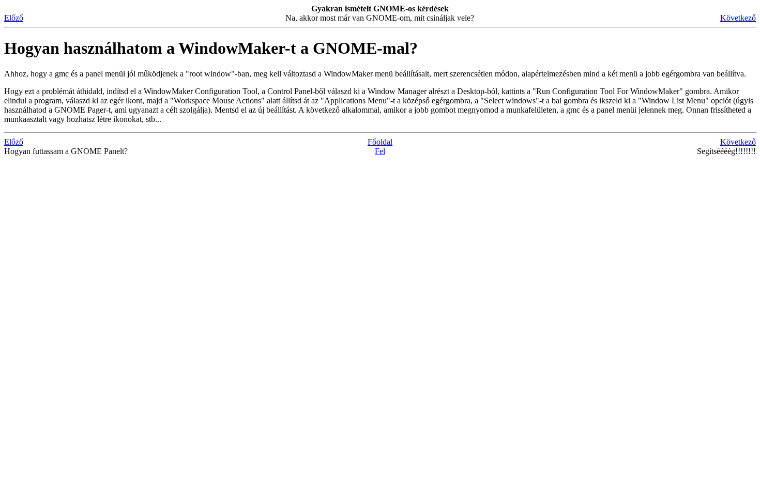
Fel (380, 151)
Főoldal (380, 141)
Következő (738, 17)
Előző (13, 17)
